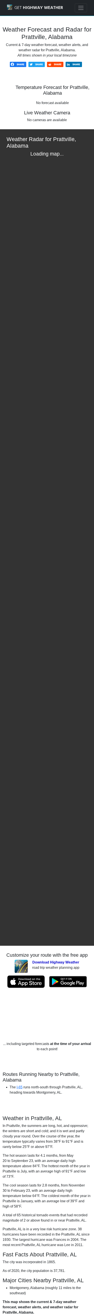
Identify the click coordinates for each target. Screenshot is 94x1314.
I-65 (20, 1087)
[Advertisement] (47, 1014)
